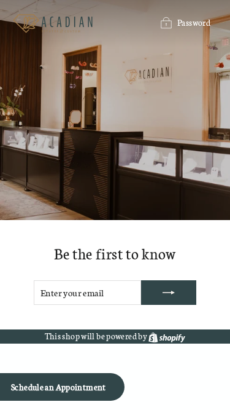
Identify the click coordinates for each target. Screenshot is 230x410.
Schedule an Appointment (58, 387)
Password (193, 22)
